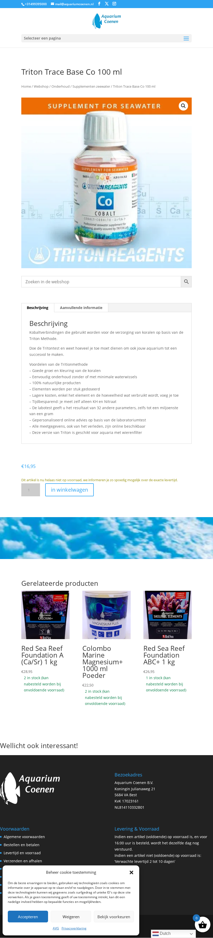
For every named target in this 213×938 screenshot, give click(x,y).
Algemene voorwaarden (24, 836)
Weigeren (71, 916)
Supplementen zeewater (91, 86)
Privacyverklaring (74, 928)
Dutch (165, 933)
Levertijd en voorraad (22, 852)
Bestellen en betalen (21, 844)
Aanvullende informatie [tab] (81, 307)
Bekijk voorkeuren (113, 916)
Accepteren (28, 916)
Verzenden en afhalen (23, 860)
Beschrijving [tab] (37, 307)
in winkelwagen (69, 489)
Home (26, 86)
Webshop (41, 86)
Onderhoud (60, 86)
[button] (131, 872)
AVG (56, 928)
